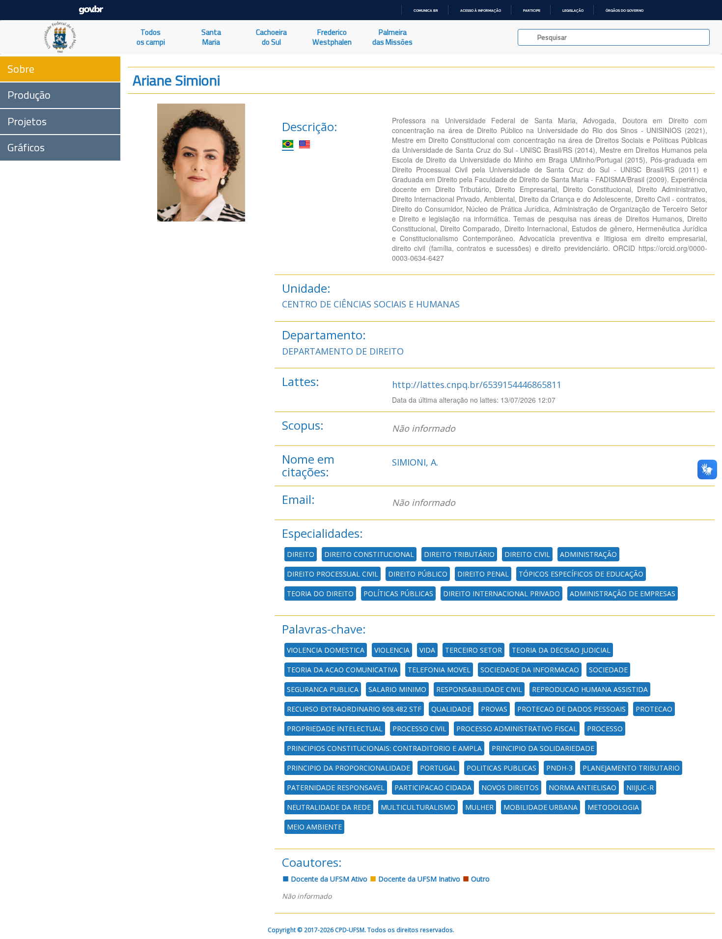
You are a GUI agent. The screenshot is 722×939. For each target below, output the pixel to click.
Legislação (572, 10)
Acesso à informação (480, 10)
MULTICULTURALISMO (418, 807)
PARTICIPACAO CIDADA (433, 787)
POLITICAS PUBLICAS (501, 768)
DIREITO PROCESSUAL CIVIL (332, 574)
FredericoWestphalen (332, 37)
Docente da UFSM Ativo (328, 879)
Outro (479, 879)
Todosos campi (151, 37)
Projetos (27, 121)
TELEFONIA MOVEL (439, 669)
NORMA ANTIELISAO (582, 787)
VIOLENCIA (392, 650)
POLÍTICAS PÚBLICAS (398, 593)
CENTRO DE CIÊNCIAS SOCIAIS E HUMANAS (371, 304)
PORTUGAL (438, 768)
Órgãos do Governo (624, 10)
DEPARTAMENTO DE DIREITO (343, 351)
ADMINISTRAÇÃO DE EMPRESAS (622, 593)
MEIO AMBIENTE (314, 826)
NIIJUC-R (640, 787)
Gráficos (26, 147)
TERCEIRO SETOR (473, 650)
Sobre (20, 68)
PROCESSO (605, 728)
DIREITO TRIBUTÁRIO (459, 554)
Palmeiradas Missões (392, 37)
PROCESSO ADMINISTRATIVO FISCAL (516, 728)
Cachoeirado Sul (271, 37)
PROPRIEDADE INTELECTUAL (335, 728)
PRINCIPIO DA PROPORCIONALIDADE (348, 768)
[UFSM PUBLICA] (60, 37)
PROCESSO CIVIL (419, 728)
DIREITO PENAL (483, 574)
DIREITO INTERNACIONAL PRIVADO (501, 593)
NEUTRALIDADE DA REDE (329, 807)
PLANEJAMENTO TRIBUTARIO (631, 768)
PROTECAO (654, 709)
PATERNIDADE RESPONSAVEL (336, 787)
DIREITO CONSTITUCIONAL (369, 554)
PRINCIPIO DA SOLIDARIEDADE (543, 748)
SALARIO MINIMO (397, 689)
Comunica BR (426, 10)
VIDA (427, 650)
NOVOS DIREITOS (510, 787)
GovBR (91, 10)
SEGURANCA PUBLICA (323, 689)
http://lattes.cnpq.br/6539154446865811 (476, 384)
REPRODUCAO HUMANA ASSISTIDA (590, 689)
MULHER (479, 807)
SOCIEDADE (608, 669)
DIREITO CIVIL (527, 554)
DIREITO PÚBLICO (417, 574)
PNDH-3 (559, 768)
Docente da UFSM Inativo (418, 879)
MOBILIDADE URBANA (540, 807)
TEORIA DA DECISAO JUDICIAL (561, 650)
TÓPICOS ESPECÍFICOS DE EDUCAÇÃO (581, 574)
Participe (531, 10)
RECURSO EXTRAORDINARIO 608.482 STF (354, 709)
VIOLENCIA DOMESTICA (325, 650)
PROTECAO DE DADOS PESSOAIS (571, 709)
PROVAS (494, 709)
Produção (29, 94)
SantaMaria (211, 37)
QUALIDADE (451, 709)
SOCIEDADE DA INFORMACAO (529, 669)
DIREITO (300, 554)
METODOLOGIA (613, 807)
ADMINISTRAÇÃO (588, 554)
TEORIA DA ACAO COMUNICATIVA (342, 669)
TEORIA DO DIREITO (320, 593)
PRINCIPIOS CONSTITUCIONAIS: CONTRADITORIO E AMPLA (384, 748)
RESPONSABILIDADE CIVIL (479, 689)
